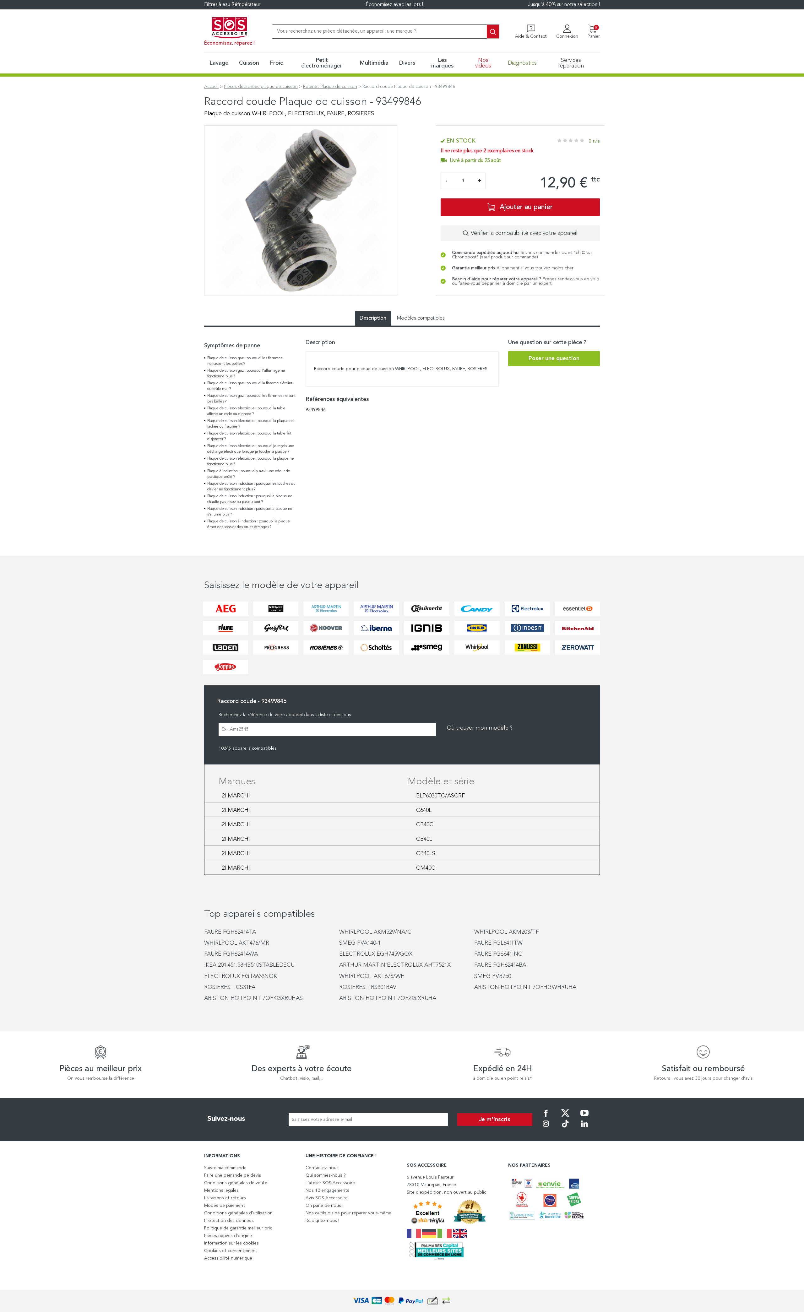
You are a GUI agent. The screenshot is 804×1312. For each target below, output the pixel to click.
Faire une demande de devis (232, 1175)
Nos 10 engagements (327, 1190)
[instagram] (546, 1128)
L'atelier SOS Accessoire (330, 1183)
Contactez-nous (322, 1168)
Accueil (211, 86)
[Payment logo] (402, 1300)
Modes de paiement (224, 1205)
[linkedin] (584, 1128)
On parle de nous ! (324, 1205)
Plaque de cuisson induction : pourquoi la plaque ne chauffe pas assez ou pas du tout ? (249, 499)
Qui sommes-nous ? (326, 1175)
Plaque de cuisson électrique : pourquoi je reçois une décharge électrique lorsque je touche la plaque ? (250, 449)
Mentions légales (221, 1190)
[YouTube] (584, 1117)
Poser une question (554, 358)
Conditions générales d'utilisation (238, 1213)
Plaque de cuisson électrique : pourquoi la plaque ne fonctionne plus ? (250, 461)
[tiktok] (565, 1128)
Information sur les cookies (231, 1243)
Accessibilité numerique (228, 1258)
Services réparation (571, 63)
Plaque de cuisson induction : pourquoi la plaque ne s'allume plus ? (249, 511)
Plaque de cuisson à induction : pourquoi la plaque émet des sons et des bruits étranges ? (248, 524)
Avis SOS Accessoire (327, 1198)
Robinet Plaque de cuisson (330, 86)
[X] (565, 1117)
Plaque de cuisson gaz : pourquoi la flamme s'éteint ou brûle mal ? (249, 386)
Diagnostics (522, 63)
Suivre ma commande (225, 1168)
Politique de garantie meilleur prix (238, 1228)
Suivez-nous (226, 1118)
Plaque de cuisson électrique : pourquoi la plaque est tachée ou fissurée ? (251, 424)
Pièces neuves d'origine (228, 1236)
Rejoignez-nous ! (322, 1220)
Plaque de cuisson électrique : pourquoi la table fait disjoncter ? (249, 436)
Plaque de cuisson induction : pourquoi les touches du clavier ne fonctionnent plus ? (251, 486)
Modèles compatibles (421, 318)
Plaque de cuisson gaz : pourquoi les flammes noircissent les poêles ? (244, 361)
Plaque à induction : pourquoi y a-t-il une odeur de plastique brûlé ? (248, 474)
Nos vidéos (483, 63)
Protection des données (229, 1220)
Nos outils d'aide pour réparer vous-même (348, 1213)
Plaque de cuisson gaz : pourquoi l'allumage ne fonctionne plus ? (246, 373)
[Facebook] (546, 1117)
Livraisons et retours (225, 1198)
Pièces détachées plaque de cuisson (261, 86)
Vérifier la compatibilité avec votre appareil (524, 233)
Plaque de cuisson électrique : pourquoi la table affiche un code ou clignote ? (246, 411)
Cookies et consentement (230, 1251)
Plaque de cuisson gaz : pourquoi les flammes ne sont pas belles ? (251, 398)
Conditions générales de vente (235, 1183)
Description (373, 318)
